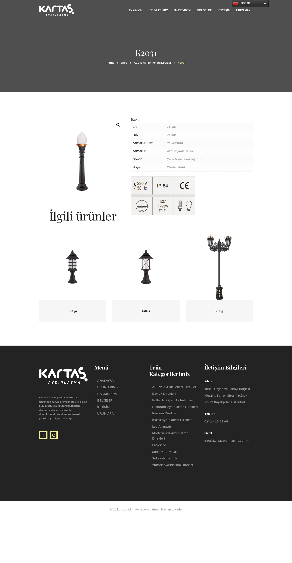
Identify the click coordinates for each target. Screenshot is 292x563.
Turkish (244, 3)
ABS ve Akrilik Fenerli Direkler (152, 62)
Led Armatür (161, 426)
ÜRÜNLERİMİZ (107, 387)
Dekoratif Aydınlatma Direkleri (175, 407)
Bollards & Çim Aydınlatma (172, 400)
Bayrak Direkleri (164, 394)
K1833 (219, 311)
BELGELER (104, 400)
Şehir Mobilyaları (164, 452)
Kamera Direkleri (164, 413)
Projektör (159, 445)
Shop (124, 62)
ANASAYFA (105, 381)
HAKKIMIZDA (107, 394)
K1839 (72, 311)
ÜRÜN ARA (105, 413)
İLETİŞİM (103, 407)
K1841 (146, 311)
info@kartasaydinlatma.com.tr (227, 441)
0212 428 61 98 (216, 421)
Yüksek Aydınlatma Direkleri (173, 465)
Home (110, 62)
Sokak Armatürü (164, 458)
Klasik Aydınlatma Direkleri (172, 420)
